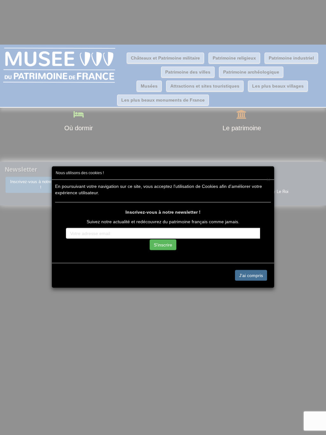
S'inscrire (163, 244)
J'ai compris (251, 275)
